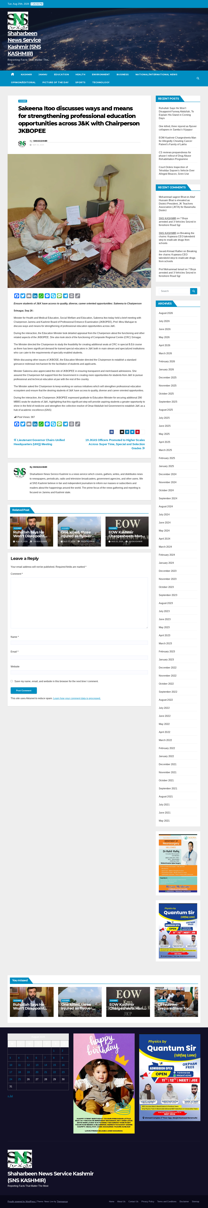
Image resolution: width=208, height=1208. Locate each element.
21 (45, 1072)
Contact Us (133, 1201)
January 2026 (166, 369)
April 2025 (164, 442)
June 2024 (165, 522)
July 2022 (164, 708)
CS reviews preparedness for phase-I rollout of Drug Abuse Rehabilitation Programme (175, 155)
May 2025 (164, 434)
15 (54, 1065)
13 (37, 1065)
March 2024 (165, 546)
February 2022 (167, 748)
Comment (17, 574)
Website (15, 666)
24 (10, 1079)
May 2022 (164, 724)
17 (10, 1072)
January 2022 (166, 756)
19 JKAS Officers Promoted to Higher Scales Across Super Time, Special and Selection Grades (115, 444)
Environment (101, 74)
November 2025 (168, 385)
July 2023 (164, 611)
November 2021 (168, 772)
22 (54, 1072)
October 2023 (166, 587)
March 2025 (165, 450)
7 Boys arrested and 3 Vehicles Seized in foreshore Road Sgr (177, 221)
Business (123, 74)
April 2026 (164, 345)
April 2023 (164, 635)
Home (111, 1201)
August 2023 (166, 603)
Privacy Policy (147, 1201)
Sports (80, 82)
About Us (121, 1201)
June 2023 (165, 619)
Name (15, 637)
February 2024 (167, 555)
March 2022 (165, 740)
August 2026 (166, 313)
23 (63, 1072)
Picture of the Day (55, 82)
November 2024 (168, 482)
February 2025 (167, 458)
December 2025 (168, 377)
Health (80, 74)
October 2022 (166, 683)
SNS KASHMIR (167, 218)
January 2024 (166, 563)
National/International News (157, 74)
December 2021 (168, 764)
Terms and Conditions (166, 1201)
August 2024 (166, 506)
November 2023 (168, 579)
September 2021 (168, 788)
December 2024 (168, 474)
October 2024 (166, 490)
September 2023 (168, 595)
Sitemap (195, 1201)
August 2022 (166, 700)
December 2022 (168, 667)
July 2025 (164, 418)
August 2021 (166, 796)
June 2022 (165, 716)
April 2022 (164, 732)
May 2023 (164, 627)
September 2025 (168, 401)
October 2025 (166, 393)
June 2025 (165, 426)
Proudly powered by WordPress (22, 1201)
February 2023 (167, 651)
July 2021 (164, 804)
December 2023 (168, 571)
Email (14, 651)
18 (19, 1072)
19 (28, 1072)
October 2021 (166, 780)
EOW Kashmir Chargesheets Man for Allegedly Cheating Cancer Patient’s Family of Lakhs (177, 141)
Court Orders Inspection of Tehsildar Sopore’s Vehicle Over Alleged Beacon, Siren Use (176, 170)
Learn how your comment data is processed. (77, 698)
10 (10, 1065)
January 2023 (166, 659)
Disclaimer (184, 1201)
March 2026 (165, 353)
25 (19, 1079)
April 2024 (164, 538)
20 (37, 1072)
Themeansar (62, 1201)
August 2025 (166, 409)
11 (19, 1065)
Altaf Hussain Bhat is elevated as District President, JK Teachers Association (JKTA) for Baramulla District (177, 204)
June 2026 (165, 329)
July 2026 (164, 321)
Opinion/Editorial (23, 82)
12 (28, 1065)
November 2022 (168, 675)
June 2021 (165, 812)
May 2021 (164, 820)
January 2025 (166, 466)
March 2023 (165, 643)
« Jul (10, 1096)
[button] (198, 78)
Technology (101, 82)
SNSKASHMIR (40, 141)
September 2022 (168, 692)
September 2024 (168, 498)
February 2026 (167, 361)
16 (63, 1065)
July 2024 (164, 514)
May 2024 (164, 530)
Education (61, 74)
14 (45, 1065)
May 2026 (164, 337)
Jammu (43, 74)
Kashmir (26, 74)
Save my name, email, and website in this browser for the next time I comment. (56, 681)
